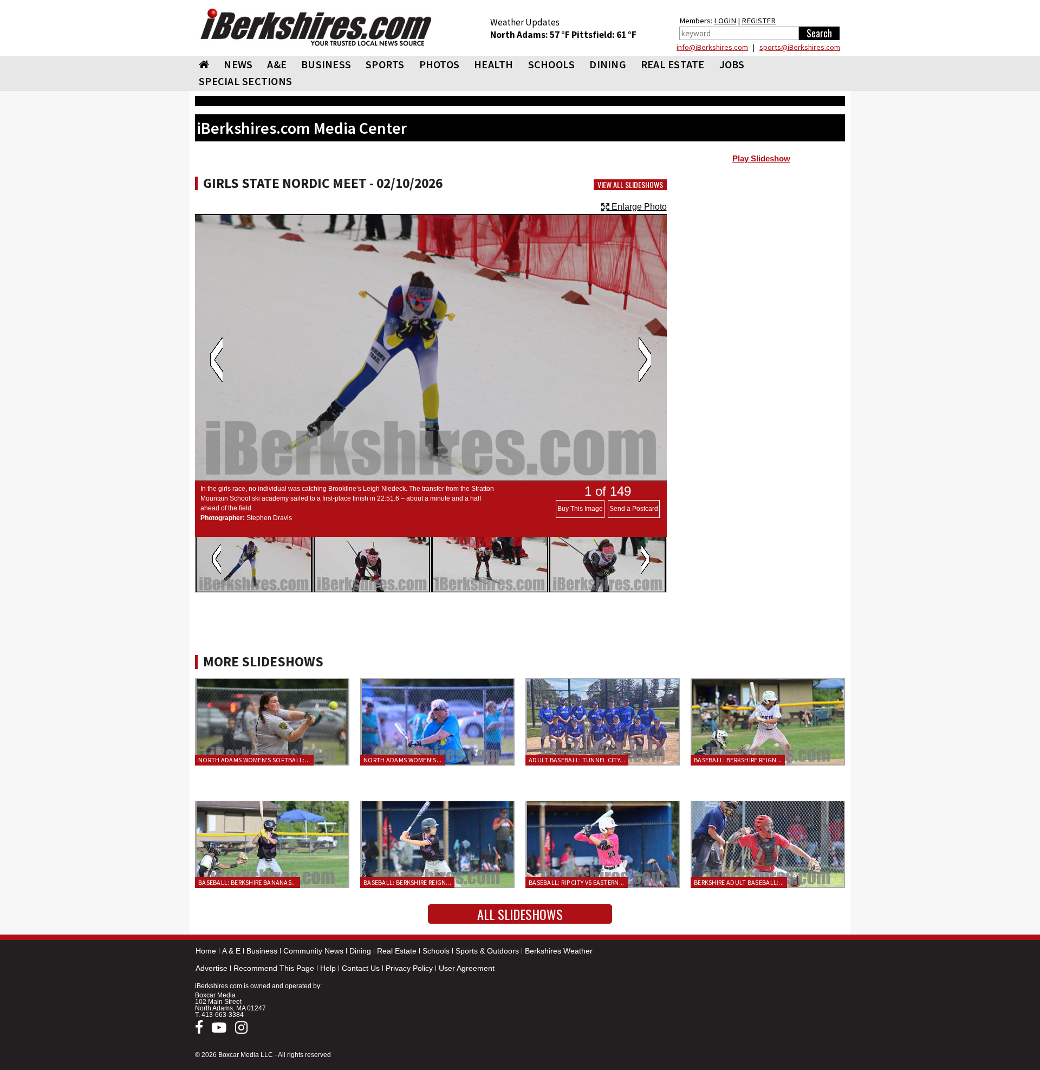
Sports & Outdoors (487, 950)
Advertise (211, 968)
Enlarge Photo (638, 206)
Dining (360, 950)
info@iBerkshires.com (712, 47)
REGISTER (759, 20)
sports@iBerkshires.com (799, 47)
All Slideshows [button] (520, 914)
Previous (216, 360)
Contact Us (361, 968)
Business (261, 950)
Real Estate (397, 950)
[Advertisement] (761, 255)
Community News (313, 950)
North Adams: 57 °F (530, 35)
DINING (607, 64)
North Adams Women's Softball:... (254, 760)
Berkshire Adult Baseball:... (739, 882)
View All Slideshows (630, 184)
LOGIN (725, 20)
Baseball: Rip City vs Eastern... (577, 882)
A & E (231, 950)
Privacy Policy (409, 968)
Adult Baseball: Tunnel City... (577, 760)
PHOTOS (439, 64)
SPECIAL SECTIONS (245, 81)
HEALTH (494, 64)
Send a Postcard (633, 509)
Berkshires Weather (559, 950)
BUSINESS (326, 64)
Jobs (732, 64)
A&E (277, 64)
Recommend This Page (273, 968)
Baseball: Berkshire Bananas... (247, 882)
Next (645, 360)
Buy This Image (580, 509)
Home (206, 950)
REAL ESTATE (673, 64)
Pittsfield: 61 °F (603, 35)
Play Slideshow (761, 158)
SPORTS (385, 64)
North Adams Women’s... (402, 760)
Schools (436, 950)
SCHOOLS (551, 64)
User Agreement (467, 968)
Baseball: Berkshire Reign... (738, 760)
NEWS (238, 64)
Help (328, 968)
